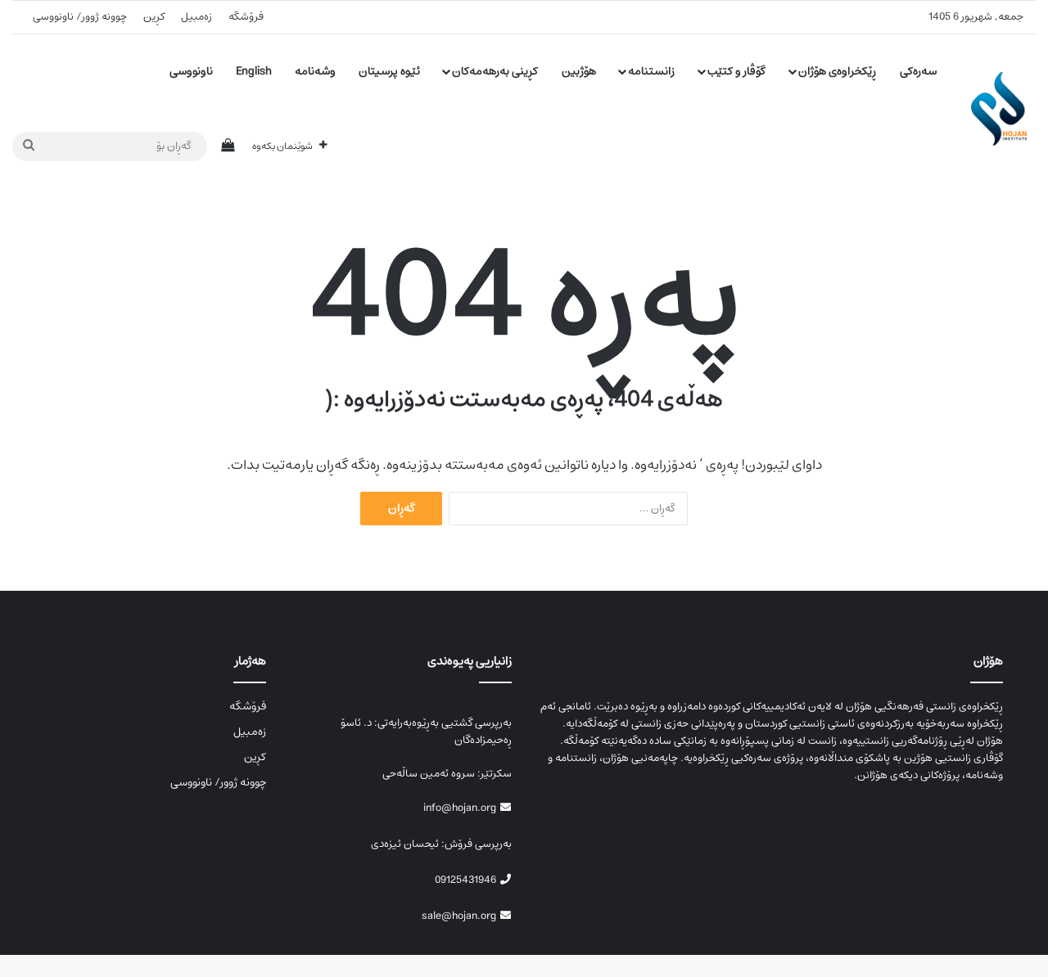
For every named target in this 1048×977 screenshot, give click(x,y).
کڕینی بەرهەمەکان (495, 71)
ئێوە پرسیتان (389, 71)
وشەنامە (315, 71)
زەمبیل (196, 16)
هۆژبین (579, 71)
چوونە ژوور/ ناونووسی (80, 16)
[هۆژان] (1003, 109)
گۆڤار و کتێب (736, 71)
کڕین (154, 16)
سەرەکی (918, 71)
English (254, 71)
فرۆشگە (246, 16)
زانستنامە (651, 71)
